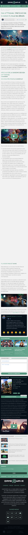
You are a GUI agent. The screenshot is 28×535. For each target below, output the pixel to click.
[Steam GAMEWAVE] (16, 517)
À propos (5, 485)
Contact (22, 485)
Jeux (3, 9)
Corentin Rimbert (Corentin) (14, 316)
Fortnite (9, 476)
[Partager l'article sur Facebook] (17, 19)
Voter (14, 473)
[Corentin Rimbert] (3, 20)
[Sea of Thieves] (6, 386)
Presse (11, 485)
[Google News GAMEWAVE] (8, 521)
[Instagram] (10, 318)
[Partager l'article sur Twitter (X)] (19, 19)
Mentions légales (16, 526)
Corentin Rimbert (11, 19)
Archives (16, 485)
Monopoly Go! (20, 476)
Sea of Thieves (8, 9)
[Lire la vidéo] (14, 136)
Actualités (13, 9)
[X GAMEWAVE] (8, 513)
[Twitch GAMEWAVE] (12, 517)
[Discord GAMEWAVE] (20, 513)
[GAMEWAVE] (14, 2)
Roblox (14, 476)
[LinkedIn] (8, 318)
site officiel (15, 312)
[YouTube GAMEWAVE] (8, 517)
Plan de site (10, 526)
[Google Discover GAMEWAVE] (20, 517)
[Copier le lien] (23, 19)
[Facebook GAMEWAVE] (16, 513)
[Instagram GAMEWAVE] (12, 513)
